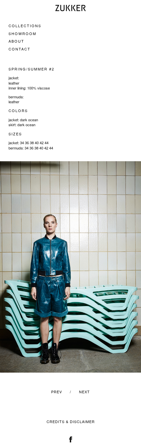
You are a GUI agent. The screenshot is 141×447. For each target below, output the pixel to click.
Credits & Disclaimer (71, 421)
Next (84, 391)
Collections (25, 25)
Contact (19, 48)
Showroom (22, 33)
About (16, 41)
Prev (56, 391)
